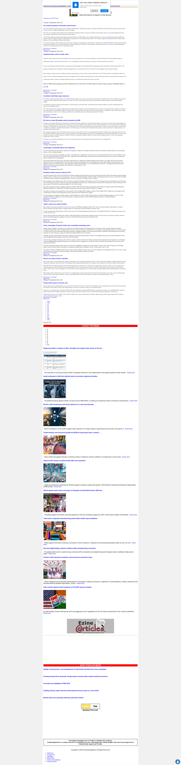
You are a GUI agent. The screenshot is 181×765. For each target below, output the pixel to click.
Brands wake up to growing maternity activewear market (63, 697)
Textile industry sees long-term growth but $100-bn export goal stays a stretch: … (72, 432)
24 (48, 308)
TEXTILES (49, 6)
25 (48, 310)
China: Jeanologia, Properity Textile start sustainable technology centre (66, 225)
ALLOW (104, 11)
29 (48, 315)
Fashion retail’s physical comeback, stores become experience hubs (67, 557)
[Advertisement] (90, 649)
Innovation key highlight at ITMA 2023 (56, 683)
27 (48, 312)
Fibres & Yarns (66, 6)
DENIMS (60, 6)
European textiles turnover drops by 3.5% (57, 172)
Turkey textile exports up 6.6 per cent (55, 283)
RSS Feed (50, 758)
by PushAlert (76, 13)
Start (48, 301)
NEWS (45, 6)
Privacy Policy (52, 761)
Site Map (50, 756)
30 (48, 317)
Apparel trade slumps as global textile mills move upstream (64, 460)
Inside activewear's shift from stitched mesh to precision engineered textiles (70, 376)
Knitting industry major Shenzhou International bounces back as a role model (71, 690)
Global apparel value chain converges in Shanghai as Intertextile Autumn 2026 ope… (73, 490)
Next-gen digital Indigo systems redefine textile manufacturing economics (69, 548)
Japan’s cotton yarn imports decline (55, 204)
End (48, 319)
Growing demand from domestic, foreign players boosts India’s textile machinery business (75, 676)
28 (48, 314)
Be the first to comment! (50, 48)
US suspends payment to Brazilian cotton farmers (59, 25)
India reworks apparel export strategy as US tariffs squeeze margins (67, 587)
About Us (50, 753)
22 (48, 305)
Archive (117, 6)
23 (48, 307)
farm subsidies (110, 42)
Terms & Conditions (53, 760)
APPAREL (55, 6)
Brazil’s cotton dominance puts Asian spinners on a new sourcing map (68, 404)
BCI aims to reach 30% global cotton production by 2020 (61, 120)
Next (48, 318)
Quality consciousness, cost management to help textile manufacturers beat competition (74, 669)
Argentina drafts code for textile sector (56, 54)
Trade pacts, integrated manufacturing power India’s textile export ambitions (70, 518)
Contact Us (51, 755)
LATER (94, 11)
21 (48, 304)
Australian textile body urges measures (56, 96)
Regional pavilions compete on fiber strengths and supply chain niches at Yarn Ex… (73, 348)
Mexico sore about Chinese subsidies (55, 258)
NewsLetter (111, 6)
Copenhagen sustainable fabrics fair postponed (59, 147)
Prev (48, 303)
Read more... (46, 50)
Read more (131, 372)
